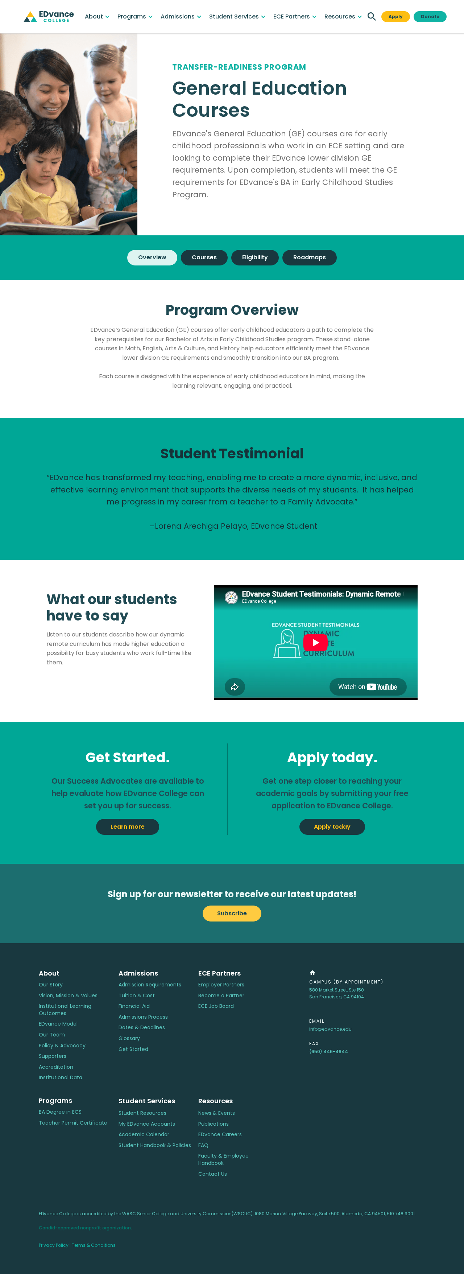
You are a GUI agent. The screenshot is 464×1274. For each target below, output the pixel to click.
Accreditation (56, 1067)
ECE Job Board (216, 1006)
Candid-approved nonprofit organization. (85, 1228)
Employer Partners (221, 984)
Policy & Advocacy (62, 1045)
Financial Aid (134, 1006)
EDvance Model (58, 1024)
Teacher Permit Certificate (73, 1123)
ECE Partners (219, 973)
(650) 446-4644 (328, 1051)
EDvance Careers (220, 1134)
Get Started (133, 1049)
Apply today (332, 826)
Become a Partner (221, 995)
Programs (55, 1100)
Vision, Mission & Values (68, 995)
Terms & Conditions (94, 1245)
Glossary (129, 1038)
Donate (430, 16)
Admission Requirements (150, 984)
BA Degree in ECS (60, 1112)
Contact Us (212, 1174)
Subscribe (232, 913)
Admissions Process (143, 1017)
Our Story (51, 984)
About (49, 973)
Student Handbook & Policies (155, 1145)
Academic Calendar (144, 1134)
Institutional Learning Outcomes (65, 1010)
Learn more (128, 826)
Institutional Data (60, 1077)
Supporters (52, 1056)
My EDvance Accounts (147, 1124)
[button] (97, 16)
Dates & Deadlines (142, 1027)
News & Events (216, 1113)
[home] (48, 16)
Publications (213, 1124)
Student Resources (142, 1113)
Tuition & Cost (137, 995)
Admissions (138, 973)
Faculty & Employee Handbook (223, 1160)
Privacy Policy (54, 1245)
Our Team (52, 1034)
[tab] (152, 257)
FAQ (203, 1145)
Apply (396, 16)
